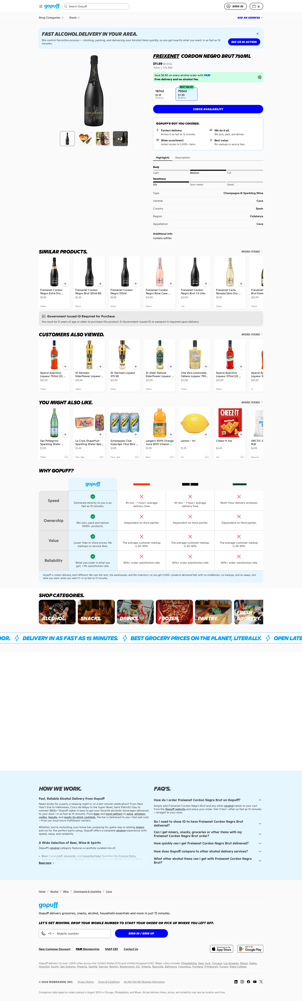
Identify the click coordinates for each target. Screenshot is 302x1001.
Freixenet (166, 56)
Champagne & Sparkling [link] (87, 891)
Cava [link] (109, 891)
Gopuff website (175, 809)
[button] (256, 6)
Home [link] (42, 891)
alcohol (228, 806)
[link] (52, 6)
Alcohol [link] (54, 891)
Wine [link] (66, 891)
